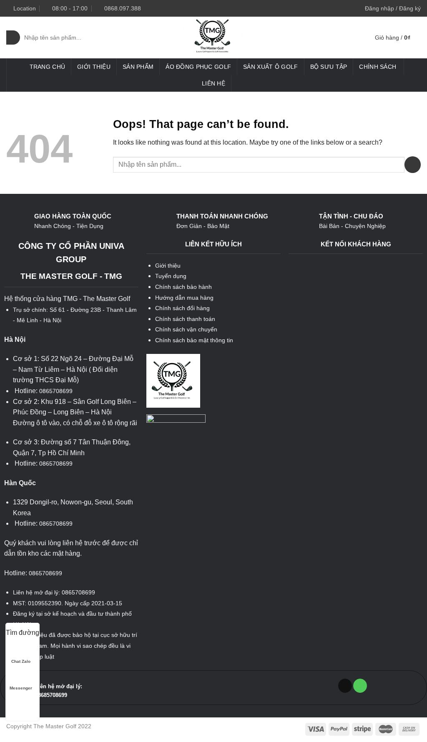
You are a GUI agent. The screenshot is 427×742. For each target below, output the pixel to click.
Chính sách (377, 66)
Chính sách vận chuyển (186, 329)
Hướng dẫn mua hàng (184, 297)
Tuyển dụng (170, 276)
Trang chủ (47, 66)
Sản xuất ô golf (270, 66)
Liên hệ (213, 83)
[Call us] (360, 686)
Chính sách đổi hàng (182, 308)
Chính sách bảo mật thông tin (194, 340)
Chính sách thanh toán (185, 319)
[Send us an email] (345, 686)
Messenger (21, 688)
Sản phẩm (138, 66)
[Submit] (13, 37)
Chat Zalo (20, 661)
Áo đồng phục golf (198, 66)
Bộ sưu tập (328, 66)
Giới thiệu (94, 66)
